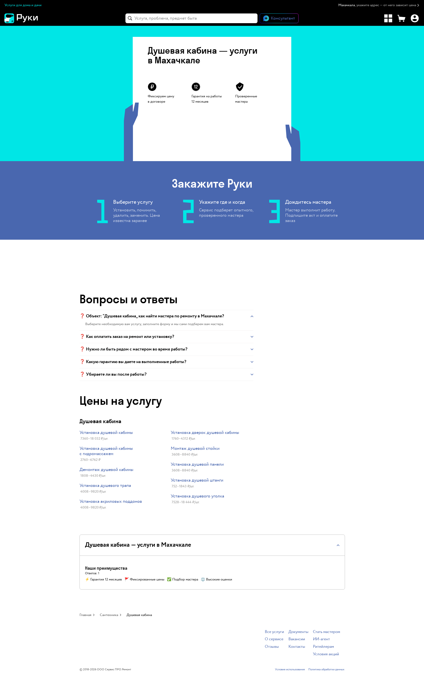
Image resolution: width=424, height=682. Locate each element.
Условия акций (326, 654)
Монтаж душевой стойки (195, 448)
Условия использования (290, 669)
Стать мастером (326, 632)
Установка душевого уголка (197, 496)
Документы (298, 632)
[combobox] (191, 18)
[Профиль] (415, 18)
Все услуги (274, 632)
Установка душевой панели (197, 464)
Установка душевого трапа (105, 485)
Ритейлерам (323, 646)
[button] (379, 5)
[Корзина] (401, 18)
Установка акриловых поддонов (111, 501)
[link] (121, 436)
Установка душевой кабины (106, 432)
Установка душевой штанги (197, 480)
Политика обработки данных (326, 669)
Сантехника (109, 615)
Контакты (296, 646)
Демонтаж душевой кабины (106, 469)
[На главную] (28, 18)
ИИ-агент (321, 639)
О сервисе (274, 639)
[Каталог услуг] (388, 18)
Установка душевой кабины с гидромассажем (106, 451)
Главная (85, 615)
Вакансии (296, 639)
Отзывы (272, 646)
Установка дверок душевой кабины (205, 432)
